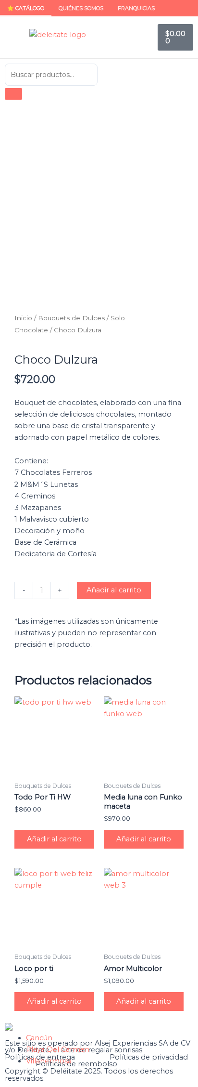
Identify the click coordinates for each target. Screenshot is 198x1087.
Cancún (39, 1038)
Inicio (23, 318)
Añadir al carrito (114, 590)
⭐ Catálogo (25, 8)
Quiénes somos (81, 8)
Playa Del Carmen (57, 1049)
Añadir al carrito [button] (54, 839)
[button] (12, 37)
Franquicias (136, 8)
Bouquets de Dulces (71, 318)
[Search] (13, 94)
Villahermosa (49, 1061)
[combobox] (51, 75)
